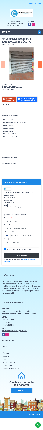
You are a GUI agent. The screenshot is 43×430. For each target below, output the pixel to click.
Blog (4, 359)
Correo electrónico (10, 225)
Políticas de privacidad (11, 368)
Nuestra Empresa (9, 362)
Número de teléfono (10, 232)
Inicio (5, 347)
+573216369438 (17, 23)
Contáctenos (7, 365)
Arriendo (6, 353)
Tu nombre (8, 218)
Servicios (6, 356)
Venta (5, 350)
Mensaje (7, 239)
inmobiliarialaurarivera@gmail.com (15, 207)
